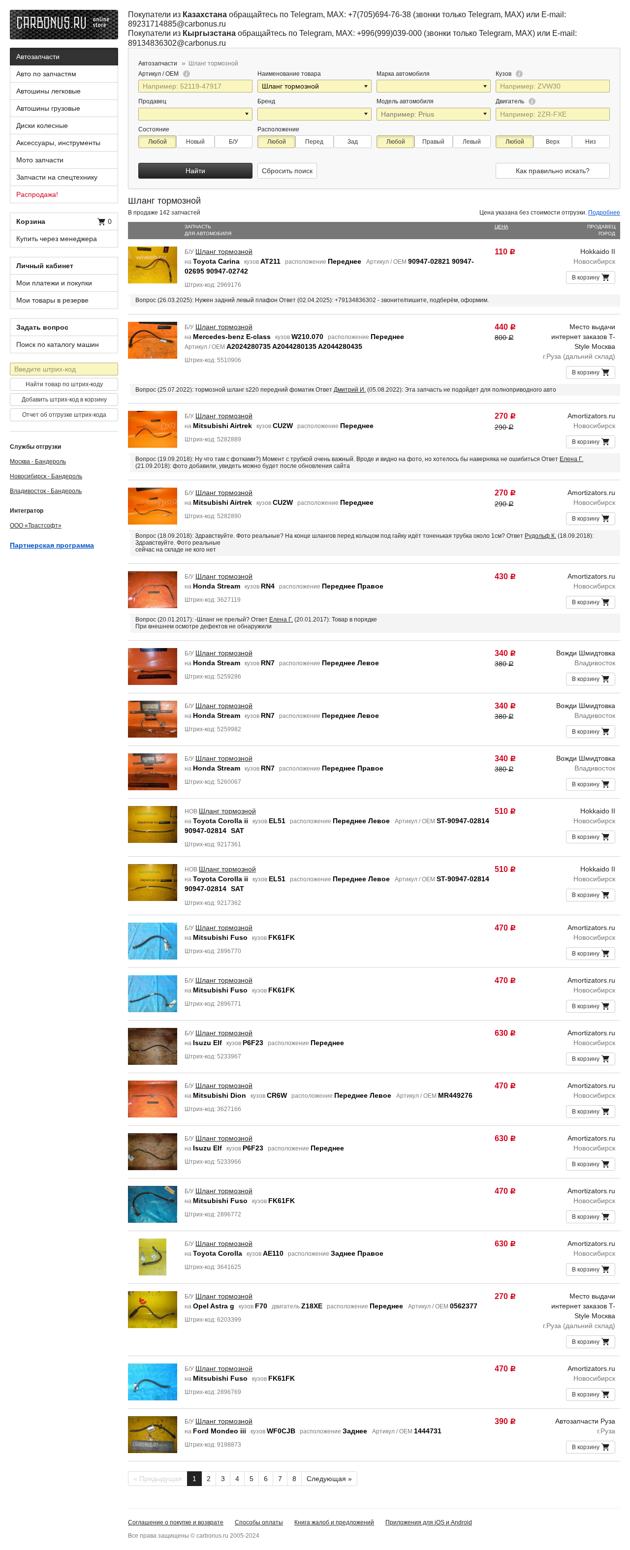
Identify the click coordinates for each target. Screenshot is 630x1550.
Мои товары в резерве (52, 300)
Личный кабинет (44, 266)
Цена (501, 226)
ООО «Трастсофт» (36, 525)
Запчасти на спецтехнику (56, 177)
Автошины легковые (48, 91)
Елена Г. (571, 459)
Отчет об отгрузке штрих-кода (64, 414)
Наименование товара (289, 73)
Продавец (152, 101)
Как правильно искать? (553, 171)
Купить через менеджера (56, 239)
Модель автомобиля (405, 101)
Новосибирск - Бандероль (46, 476)
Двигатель (511, 101)
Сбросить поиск (287, 171)
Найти (195, 171)
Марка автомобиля (403, 73)
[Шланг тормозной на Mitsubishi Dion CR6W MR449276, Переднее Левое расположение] (152, 1098)
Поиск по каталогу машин (57, 344)
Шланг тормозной (223, 251)
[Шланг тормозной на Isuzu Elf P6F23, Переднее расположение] (152, 1046)
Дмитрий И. (350, 389)
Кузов (504, 73)
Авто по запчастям (46, 74)
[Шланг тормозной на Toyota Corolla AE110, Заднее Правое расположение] (152, 1256)
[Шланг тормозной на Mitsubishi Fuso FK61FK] (152, 940)
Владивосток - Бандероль (46, 491)
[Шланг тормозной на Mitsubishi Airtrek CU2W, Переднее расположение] (152, 429)
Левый (472, 141)
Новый (195, 141)
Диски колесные (42, 125)
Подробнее (604, 212)
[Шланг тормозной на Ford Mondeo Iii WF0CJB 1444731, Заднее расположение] (152, 1434)
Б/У (233, 141)
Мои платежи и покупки (54, 283)
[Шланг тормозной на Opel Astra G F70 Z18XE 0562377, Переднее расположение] (152, 1309)
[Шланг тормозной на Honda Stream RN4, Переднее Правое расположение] (152, 589)
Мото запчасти (39, 160)
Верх (553, 141)
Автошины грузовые (48, 108)
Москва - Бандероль (38, 461)
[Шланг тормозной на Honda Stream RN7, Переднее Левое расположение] (152, 666)
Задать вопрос (42, 327)
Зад (352, 141)
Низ (590, 141)
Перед (314, 141)
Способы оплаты (259, 1522)
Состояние (153, 129)
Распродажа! (37, 194)
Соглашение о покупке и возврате (175, 1522)
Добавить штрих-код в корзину (64, 399)
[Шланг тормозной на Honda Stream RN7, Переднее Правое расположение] (152, 771)
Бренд (266, 101)
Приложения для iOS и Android (428, 1522)
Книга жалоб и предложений (334, 1522)
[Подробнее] (185, 73)
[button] (366, 86)
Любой (157, 141)
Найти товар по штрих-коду (64, 384)
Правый (433, 141)
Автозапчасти (38, 57)
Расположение (278, 129)
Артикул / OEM (159, 73)
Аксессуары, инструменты (58, 143)
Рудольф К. (540, 535)
